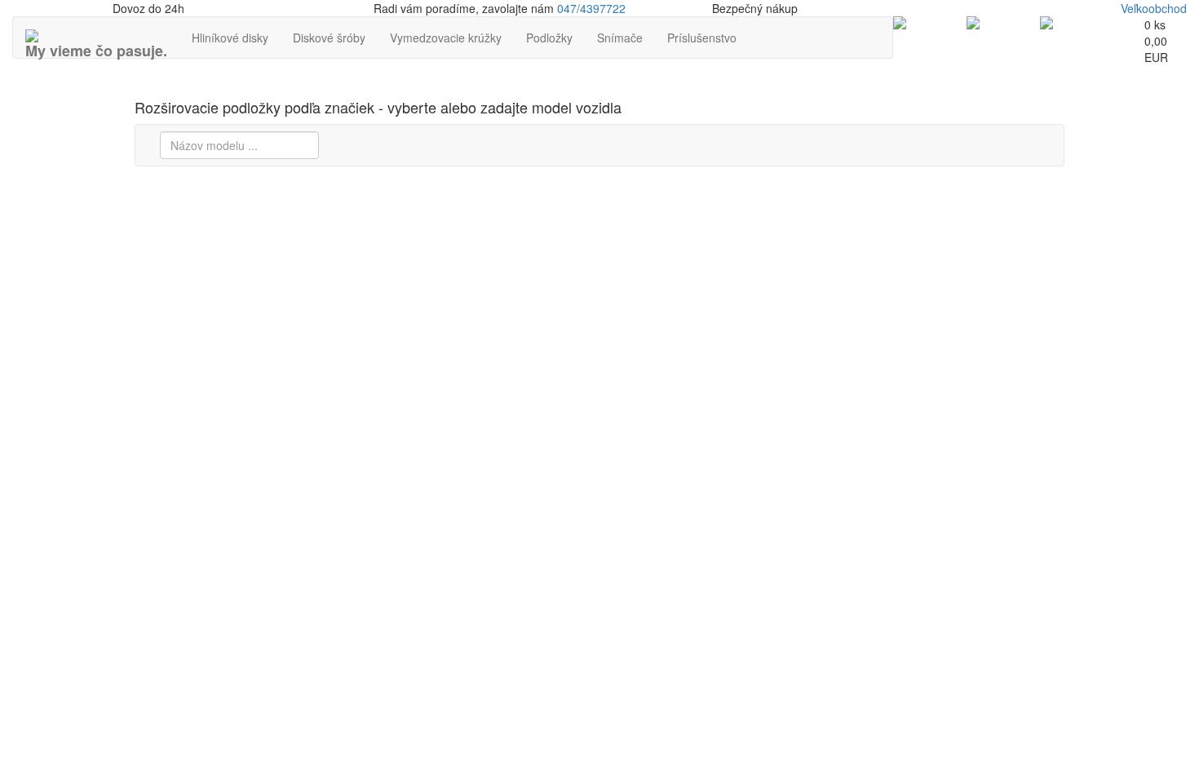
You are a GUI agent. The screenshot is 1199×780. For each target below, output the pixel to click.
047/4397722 (591, 8)
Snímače (620, 37)
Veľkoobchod (1154, 8)
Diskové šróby (329, 37)
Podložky (549, 37)
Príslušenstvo (702, 37)
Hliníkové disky (230, 37)
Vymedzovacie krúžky (446, 37)
